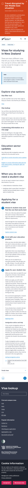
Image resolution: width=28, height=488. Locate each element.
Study (3, 409)
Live (2, 412)
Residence (4, 426)
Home (3, 44)
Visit (2, 403)
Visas (2, 104)
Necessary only (19, 483)
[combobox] (14, 394)
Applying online (9, 318)
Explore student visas (11, 232)
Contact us (4, 423)
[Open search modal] (21, 38)
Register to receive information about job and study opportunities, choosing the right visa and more (13, 164)
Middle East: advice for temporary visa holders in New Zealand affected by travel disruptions (15, 31)
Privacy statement (6, 478)
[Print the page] (3, 378)
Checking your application (8, 429)
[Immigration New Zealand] (6, 38)
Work (2, 406)
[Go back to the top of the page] (25, 378)
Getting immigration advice (12, 357)
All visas (3, 415)
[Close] (26, 1)
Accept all (6, 483)
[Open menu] (25, 38)
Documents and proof (7, 435)
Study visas (10, 44)
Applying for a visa (6, 432)
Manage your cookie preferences (10, 475)
